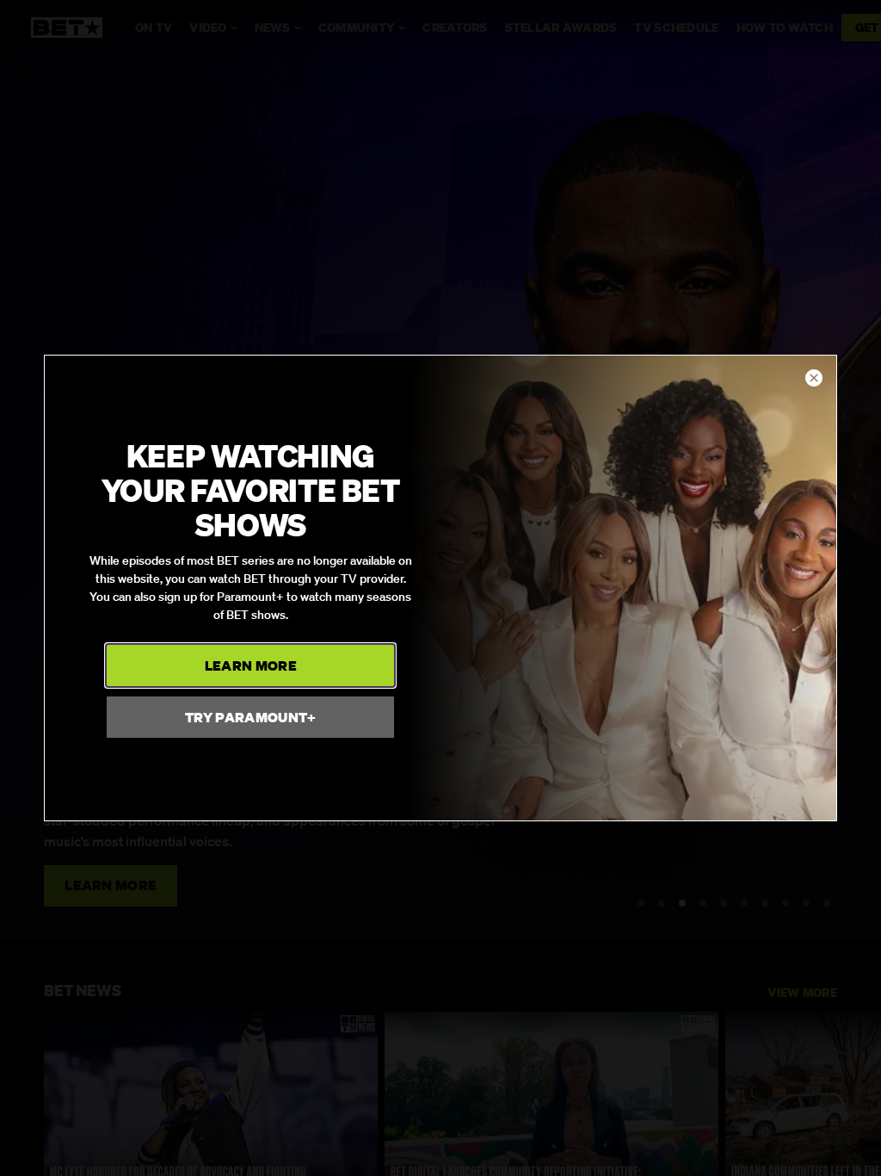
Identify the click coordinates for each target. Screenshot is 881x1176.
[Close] (813, 378)
